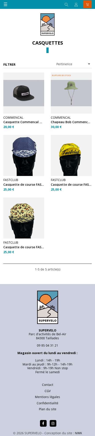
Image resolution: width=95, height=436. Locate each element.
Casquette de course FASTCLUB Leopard (23, 247)
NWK (78, 433)
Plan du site (47, 409)
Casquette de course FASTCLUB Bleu (23, 184)
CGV (48, 391)
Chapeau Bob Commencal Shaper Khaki (71, 122)
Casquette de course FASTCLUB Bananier (71, 184)
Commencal (13, 117)
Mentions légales (47, 397)
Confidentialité (47, 403)
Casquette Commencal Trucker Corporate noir (23, 122)
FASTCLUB (10, 180)
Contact (47, 385)
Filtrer (9, 64)
